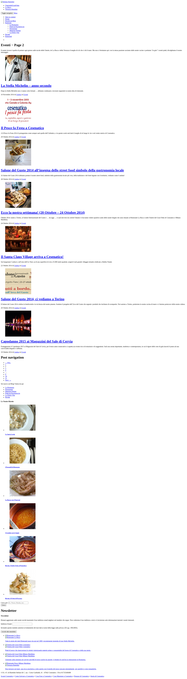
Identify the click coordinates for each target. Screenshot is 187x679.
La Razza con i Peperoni (12, 500)
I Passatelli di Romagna (12, 467)
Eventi (25, 94)
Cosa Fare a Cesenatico (43, 676)
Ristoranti (8, 36)
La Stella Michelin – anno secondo (26, 86)
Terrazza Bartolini (11, 9)
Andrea (18, 94)
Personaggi (13, 29)
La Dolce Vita (14, 32)
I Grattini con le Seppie (12, 533)
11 (6, 378)
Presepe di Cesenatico (81, 676)
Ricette (7, 34)
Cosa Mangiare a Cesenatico (63, 676)
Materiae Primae (15, 31)
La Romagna (14, 25)
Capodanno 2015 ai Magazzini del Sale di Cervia (37, 341)
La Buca (8, 7)
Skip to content (10, 17)
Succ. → (8, 380)
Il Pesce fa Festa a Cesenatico (22, 128)
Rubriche (8, 23)
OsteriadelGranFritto (12, 5)
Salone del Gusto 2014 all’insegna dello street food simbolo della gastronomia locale (62, 170)
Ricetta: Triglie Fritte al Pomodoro (16, 565)
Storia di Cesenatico (97, 676)
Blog (15, 13)
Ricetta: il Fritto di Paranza (13, 598)
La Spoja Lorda (10, 434)
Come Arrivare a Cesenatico (24, 676)
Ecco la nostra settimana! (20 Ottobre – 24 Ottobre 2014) (43, 212)
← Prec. (8, 363)
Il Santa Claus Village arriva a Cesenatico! (32, 257)
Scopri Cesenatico (7, 676)
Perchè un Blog (10, 21)
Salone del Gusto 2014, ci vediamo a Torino (32, 299)
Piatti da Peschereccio (17, 27)
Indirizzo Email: (6, 624)
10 (6, 376)
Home (7, 19)
